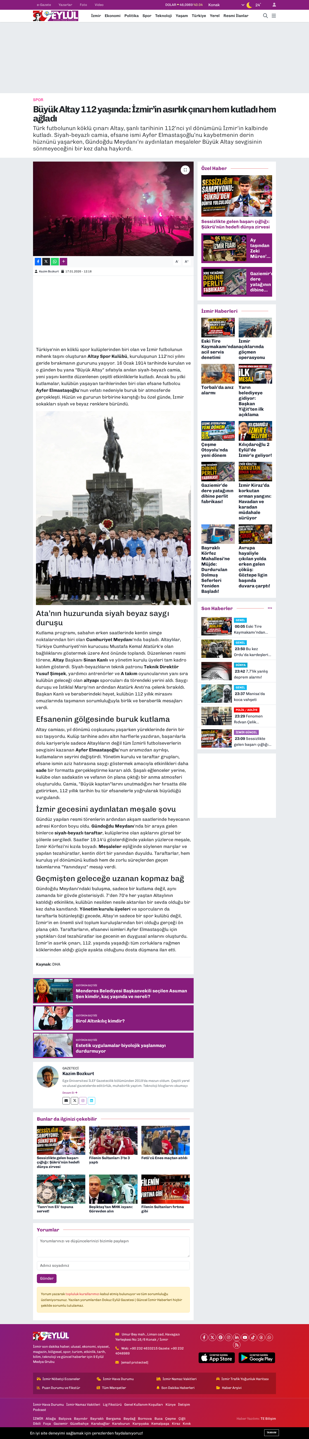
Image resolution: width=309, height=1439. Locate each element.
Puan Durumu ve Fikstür (61, 1388)
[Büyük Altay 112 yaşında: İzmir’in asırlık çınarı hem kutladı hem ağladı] (113, 209)
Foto (83, 5)
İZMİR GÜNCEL (246, 732)
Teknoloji (163, 15)
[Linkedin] (91, 1101)
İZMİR (38, 1419)
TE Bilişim (268, 1419)
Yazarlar (65, 5)
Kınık (187, 1424)
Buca (158, 1419)
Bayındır (81, 1419)
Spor (147, 15)
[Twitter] (74, 1101)
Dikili (37, 1424)
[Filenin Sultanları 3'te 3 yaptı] (113, 1140)
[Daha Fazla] (63, 261)
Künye (171, 1405)
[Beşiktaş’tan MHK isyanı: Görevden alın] (113, 1189)
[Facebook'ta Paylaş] (38, 261)
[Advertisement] (154, 57)
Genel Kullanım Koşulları (143, 1405)
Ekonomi (113, 15)
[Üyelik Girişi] (272, 5)
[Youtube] (245, 1337)
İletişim (184, 1405)
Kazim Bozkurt (49, 271)
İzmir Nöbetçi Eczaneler (61, 1379)
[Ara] (265, 16)
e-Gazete (44, 5)
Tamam (271, 1432)
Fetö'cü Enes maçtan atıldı (164, 1158)
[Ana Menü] (274, 16)
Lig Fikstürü (112, 1405)
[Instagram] (83, 1101)
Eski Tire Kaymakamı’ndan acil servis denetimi (251, 629)
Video (99, 5)
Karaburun (121, 1424)
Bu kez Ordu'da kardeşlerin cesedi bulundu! (252, 652)
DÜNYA (241, 665)
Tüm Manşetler (114, 1388)
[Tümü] (270, 608)
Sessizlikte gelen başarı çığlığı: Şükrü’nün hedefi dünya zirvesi (58, 1162)
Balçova (65, 1419)
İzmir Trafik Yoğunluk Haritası (245, 1379)
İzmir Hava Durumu (118, 1379)
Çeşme (170, 1419)
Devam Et (68, 1092)
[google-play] (257, 1357)
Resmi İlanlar (235, 15)
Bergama (113, 1419)
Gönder (47, 1278)
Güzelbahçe (79, 1424)
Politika (131, 15)
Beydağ (129, 1419)
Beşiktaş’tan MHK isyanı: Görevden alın (111, 1209)
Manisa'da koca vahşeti (249, 696)
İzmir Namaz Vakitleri (180, 1379)
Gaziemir (61, 1424)
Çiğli (181, 1419)
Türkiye (199, 15)
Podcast (39, 1410)
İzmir (96, 15)
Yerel (215, 15)
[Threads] (261, 1337)
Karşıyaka (141, 1424)
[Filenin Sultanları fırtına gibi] (165, 1189)
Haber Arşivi (232, 1388)
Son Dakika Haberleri (178, 1388)
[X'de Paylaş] (46, 261)
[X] (212, 1337)
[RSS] (236, 1345)
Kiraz (176, 1424)
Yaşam (182, 15)
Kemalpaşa (160, 1424)
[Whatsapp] (269, 1337)
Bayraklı (97, 1419)
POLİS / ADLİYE (247, 710)
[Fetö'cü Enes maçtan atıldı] (165, 1140)
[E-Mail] (66, 1101)
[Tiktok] (253, 1337)
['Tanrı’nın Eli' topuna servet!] (61, 1189)
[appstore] (216, 1357)
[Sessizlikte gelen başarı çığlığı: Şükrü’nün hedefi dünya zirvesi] (61, 1140)
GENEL (240, 620)
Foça (47, 1424)
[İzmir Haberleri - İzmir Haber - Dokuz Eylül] (55, 15)
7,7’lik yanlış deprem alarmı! (251, 674)
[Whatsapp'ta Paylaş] (55, 261)
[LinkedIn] (236, 1337)
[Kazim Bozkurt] (48, 1076)
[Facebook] (204, 1337)
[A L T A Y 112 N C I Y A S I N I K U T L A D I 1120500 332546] (113, 507)
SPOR (38, 99)
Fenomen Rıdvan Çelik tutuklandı (248, 719)
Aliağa (51, 1419)
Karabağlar (100, 1424)
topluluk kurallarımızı (83, 1294)
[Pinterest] (220, 1337)
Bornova (145, 1419)
